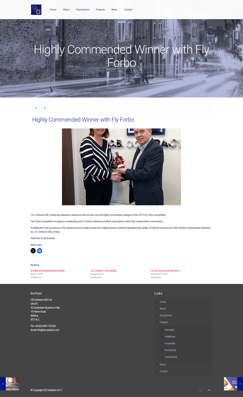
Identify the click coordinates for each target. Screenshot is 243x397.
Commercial (171, 356)
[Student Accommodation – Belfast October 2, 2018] (9, 383)
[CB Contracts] (36, 9)
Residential (170, 350)
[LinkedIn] (200, 390)
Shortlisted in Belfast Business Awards (48, 270)
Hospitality (170, 343)
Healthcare (170, 336)
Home (163, 301)
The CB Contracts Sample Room (165, 270)
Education (169, 329)
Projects (164, 322)
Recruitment (166, 315)
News (163, 364)
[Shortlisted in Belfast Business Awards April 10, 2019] (233, 383)
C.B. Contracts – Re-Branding (103, 270)
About (163, 308)
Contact (163, 371)
